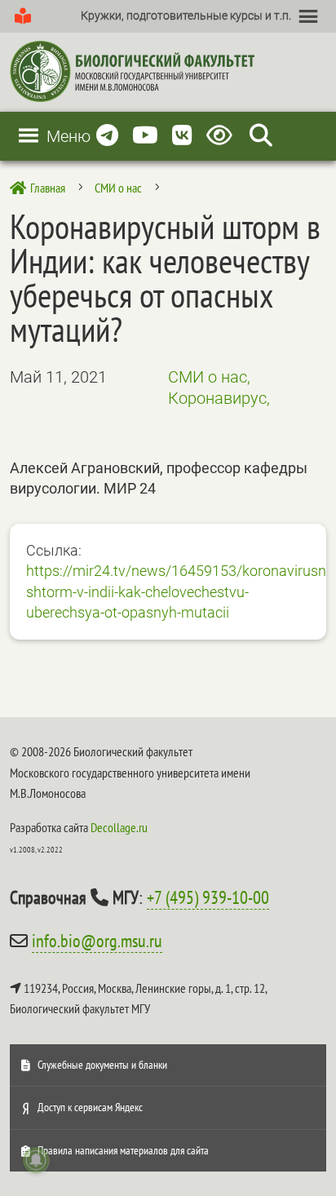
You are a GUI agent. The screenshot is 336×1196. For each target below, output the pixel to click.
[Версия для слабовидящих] (222, 136)
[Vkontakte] (182, 136)
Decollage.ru (119, 827)
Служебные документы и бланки (102, 1064)
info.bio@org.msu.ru (97, 940)
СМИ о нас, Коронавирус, (219, 387)
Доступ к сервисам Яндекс (90, 1107)
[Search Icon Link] (261, 136)
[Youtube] (145, 136)
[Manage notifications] (36, 1160)
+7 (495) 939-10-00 (208, 897)
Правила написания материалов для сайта (123, 1150)
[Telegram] (107, 136)
